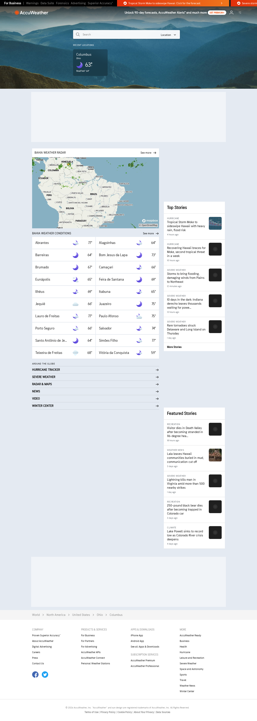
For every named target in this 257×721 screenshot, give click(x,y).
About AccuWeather (42, 641)
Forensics (62, 3)
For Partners (87, 641)
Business (184, 641)
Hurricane (185, 652)
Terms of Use (92, 712)
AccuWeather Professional (145, 666)
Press (35, 658)
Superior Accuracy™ (100, 3)
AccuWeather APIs (91, 652)
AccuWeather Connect (93, 658)
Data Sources (163, 712)
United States (81, 615)
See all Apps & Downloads (145, 646)
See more (148, 233)
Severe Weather (188, 663)
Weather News (187, 685)
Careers (36, 652)
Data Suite (47, 3)
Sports (183, 674)
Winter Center (187, 691)
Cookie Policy (125, 712)
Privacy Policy (108, 712)
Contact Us (38, 663)
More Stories (174, 347)
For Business (12, 3)
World (36, 615)
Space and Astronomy (191, 669)
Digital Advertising (42, 646)
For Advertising (89, 646)
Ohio (100, 615)
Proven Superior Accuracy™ (46, 635)
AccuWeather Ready (190, 635)
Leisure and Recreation (192, 658)
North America (56, 615)
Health (183, 646)
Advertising (78, 3)
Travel (183, 680)
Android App (137, 641)
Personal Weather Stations (95, 663)
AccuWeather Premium (143, 660)
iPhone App (137, 635)
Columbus (116, 615)
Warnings (32, 3)
